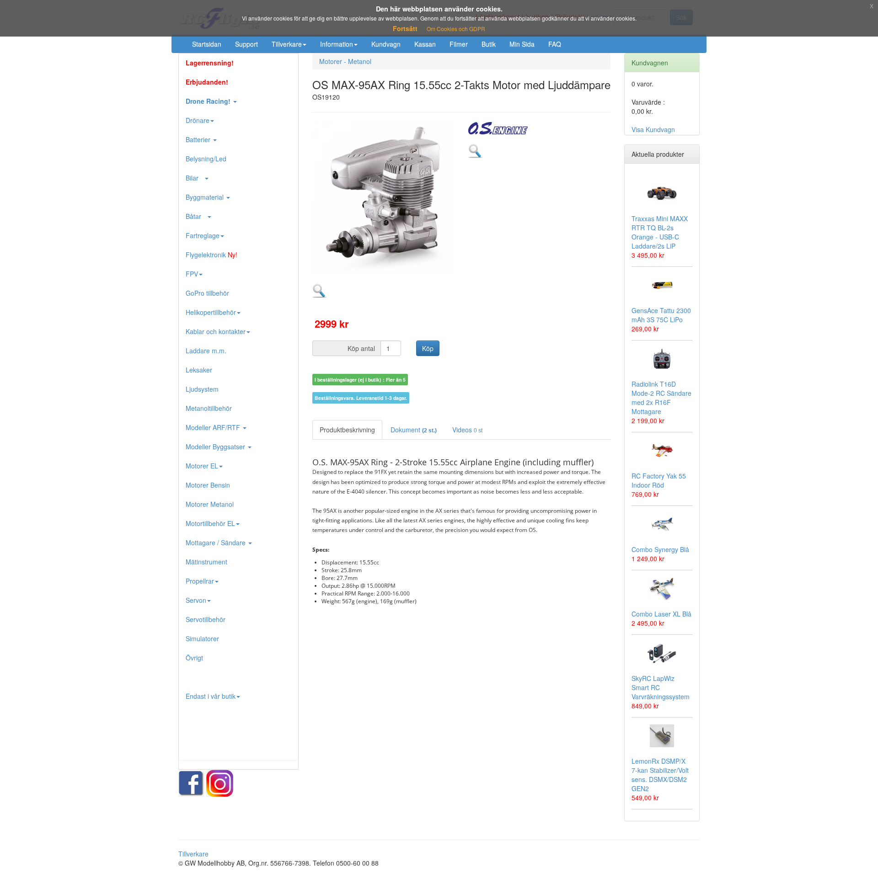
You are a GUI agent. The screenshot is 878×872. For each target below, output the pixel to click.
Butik (489, 43)
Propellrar (200, 580)
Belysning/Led (206, 158)
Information (336, 43)
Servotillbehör (205, 619)
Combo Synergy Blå (660, 549)
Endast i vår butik (211, 696)
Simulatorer (202, 638)
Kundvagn (386, 43)
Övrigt (194, 657)
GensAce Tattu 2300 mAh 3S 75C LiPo (661, 315)
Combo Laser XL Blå (661, 613)
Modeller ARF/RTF (214, 427)
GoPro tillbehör (207, 293)
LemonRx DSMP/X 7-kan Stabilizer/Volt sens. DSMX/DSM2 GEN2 (660, 774)
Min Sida (522, 43)
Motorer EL (202, 465)
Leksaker (199, 369)
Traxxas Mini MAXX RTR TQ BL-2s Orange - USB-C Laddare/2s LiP (660, 232)
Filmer (459, 43)
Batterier (199, 139)
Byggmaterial (205, 197)
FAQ (554, 43)
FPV (192, 273)
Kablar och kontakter (216, 331)
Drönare (197, 120)
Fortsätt (405, 28)
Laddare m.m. (206, 350)
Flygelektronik (211, 254)
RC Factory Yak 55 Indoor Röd (659, 480)
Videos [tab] (467, 429)
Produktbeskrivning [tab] (347, 429)
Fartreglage (203, 235)
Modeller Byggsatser (216, 446)
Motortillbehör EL (210, 523)
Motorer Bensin (208, 484)
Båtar (196, 216)
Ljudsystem (202, 388)
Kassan (425, 43)
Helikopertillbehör (211, 312)
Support (246, 43)
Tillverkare (287, 43)
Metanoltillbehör (209, 408)
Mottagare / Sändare (216, 542)
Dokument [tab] (414, 429)
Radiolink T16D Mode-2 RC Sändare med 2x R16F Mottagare (661, 397)
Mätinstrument (206, 561)
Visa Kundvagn (653, 129)
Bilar (195, 177)
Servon (196, 600)
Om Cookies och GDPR (456, 28)
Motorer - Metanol (345, 61)
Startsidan (206, 43)
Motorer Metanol (210, 504)
